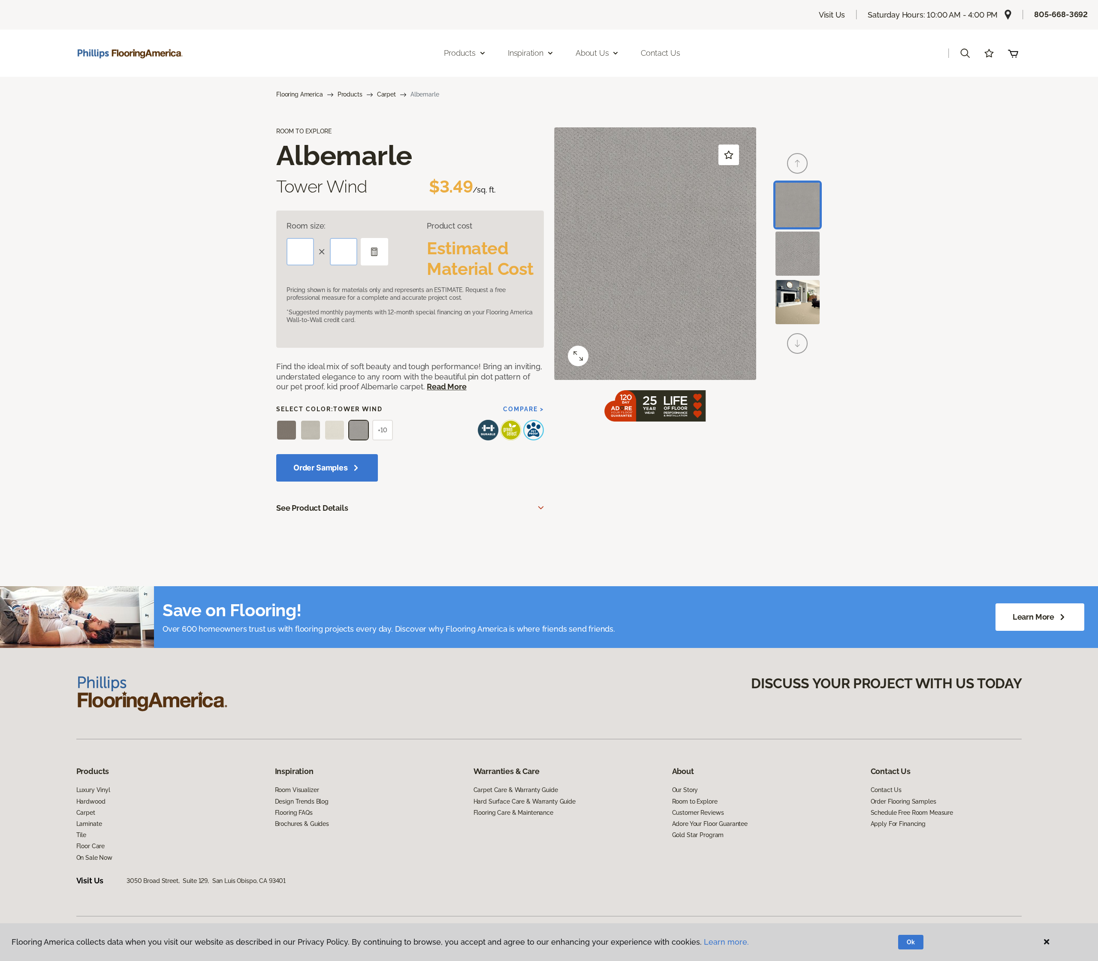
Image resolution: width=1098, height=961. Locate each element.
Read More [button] (446, 386)
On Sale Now (94, 857)
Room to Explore (695, 801)
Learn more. (726, 941)
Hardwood (91, 801)
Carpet (386, 94)
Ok (911, 942)
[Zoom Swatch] (578, 356)
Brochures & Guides (302, 823)
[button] (965, 53)
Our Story (685, 789)
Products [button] (460, 52)
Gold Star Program (698, 834)
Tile (81, 834)
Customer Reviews (698, 812)
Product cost (449, 225)
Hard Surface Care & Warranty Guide (525, 801)
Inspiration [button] (525, 52)
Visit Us (832, 14)
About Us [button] (592, 52)
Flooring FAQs (294, 812)
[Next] (797, 343)
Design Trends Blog (302, 801)
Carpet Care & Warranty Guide (516, 789)
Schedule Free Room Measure (912, 812)
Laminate (89, 823)
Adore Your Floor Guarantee (710, 823)
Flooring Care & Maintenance (513, 812)
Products (350, 94)
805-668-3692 (1061, 14)
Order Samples (320, 467)
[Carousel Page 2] (797, 253)
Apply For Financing (898, 823)
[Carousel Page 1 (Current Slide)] (797, 205)
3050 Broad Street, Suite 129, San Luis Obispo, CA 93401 (206, 880)
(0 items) (1013, 53)
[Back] (797, 163)
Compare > (523, 409)
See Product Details (312, 507)
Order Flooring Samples (903, 801)
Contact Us (660, 52)
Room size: (306, 225)
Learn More (1033, 616)
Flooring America (299, 94)
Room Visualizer (297, 789)
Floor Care (90, 846)
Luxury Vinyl (93, 789)
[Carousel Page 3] (797, 302)
